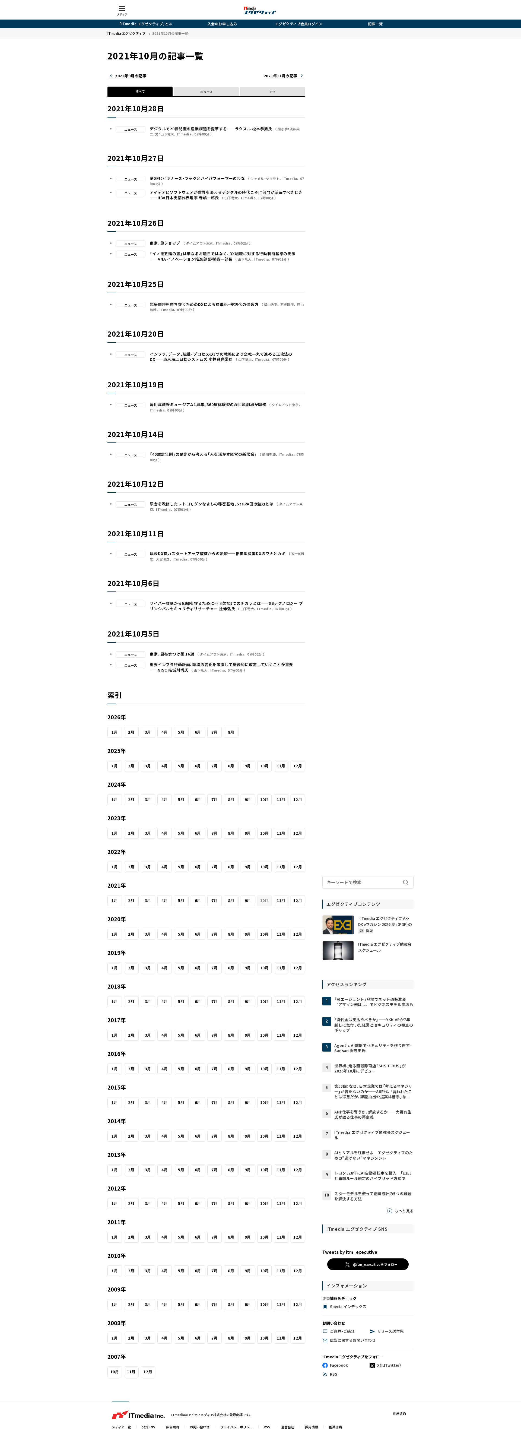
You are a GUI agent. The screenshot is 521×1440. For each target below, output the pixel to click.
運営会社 (287, 1427)
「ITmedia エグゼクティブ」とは (145, 23)
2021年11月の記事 (280, 75)
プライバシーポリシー (236, 1427)
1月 (115, 732)
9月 (248, 765)
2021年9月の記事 (131, 75)
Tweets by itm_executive (349, 1252)
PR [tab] (272, 91)
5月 (181, 732)
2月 (131, 732)
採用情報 (311, 1427)
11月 (281, 765)
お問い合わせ (199, 1427)
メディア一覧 (121, 1427)
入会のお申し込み (222, 23)
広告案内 (172, 1427)
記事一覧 (375, 23)
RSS (267, 1427)
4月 (164, 732)
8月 (231, 732)
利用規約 (399, 1413)
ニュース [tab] (206, 91)
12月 (297, 765)
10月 (264, 765)
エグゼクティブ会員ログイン (299, 23)
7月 (214, 732)
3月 (148, 732)
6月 (198, 732)
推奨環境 (335, 1427)
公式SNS (148, 1427)
